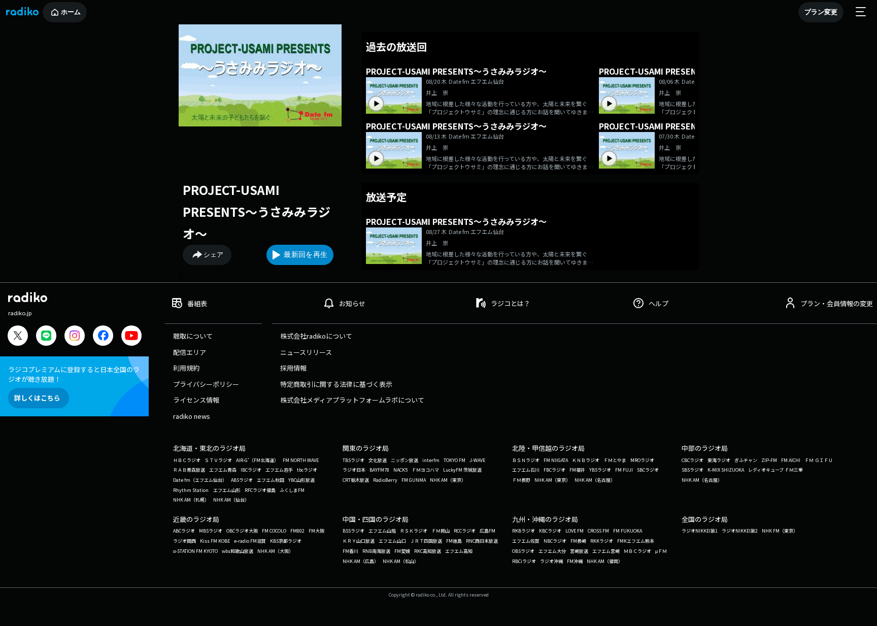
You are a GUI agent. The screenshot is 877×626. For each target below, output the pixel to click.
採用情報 (293, 368)
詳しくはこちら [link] (37, 398)
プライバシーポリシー (206, 384)
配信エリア (189, 352)
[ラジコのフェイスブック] (103, 336)
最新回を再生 (305, 254)
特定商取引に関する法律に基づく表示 (336, 384)
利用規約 (186, 368)
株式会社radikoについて (316, 336)
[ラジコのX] (18, 336)
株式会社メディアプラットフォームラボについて (352, 400)
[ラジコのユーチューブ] (131, 336)
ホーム (71, 12)
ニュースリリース (306, 352)
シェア (213, 254)
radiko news (191, 416)
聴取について (193, 336)
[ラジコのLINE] (46, 336)
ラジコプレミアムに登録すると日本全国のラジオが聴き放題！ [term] (74, 374)
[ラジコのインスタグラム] (74, 335)
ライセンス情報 (196, 400)
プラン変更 (820, 12)
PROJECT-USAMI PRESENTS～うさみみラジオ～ (256, 211)
